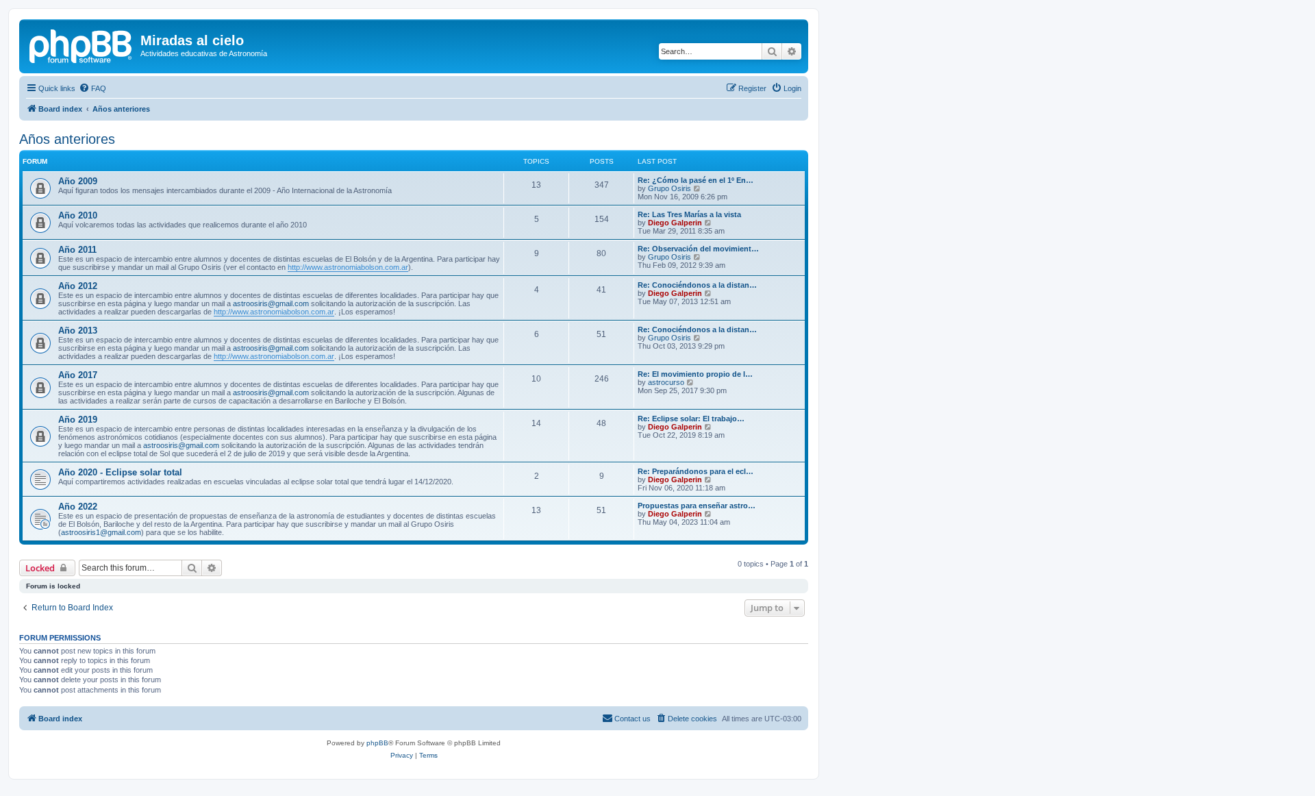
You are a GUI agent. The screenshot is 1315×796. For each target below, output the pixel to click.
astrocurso (666, 382)
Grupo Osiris (669, 188)
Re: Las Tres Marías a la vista (689, 214)
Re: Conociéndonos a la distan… (697, 285)
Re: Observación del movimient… (698, 249)
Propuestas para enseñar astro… (696, 505)
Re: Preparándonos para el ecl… (695, 471)
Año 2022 (77, 506)
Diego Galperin (675, 223)
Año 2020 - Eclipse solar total (120, 472)
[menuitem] (92, 88)
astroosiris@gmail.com (271, 303)
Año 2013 (77, 330)
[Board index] (81, 44)
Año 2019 (77, 419)
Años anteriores (67, 139)
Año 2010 (77, 215)
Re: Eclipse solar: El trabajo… (691, 418)
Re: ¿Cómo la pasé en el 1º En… (695, 180)
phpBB (377, 743)
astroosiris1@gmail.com (101, 532)
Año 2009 (77, 181)
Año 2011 (77, 250)
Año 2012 (77, 286)
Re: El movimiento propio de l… (695, 374)
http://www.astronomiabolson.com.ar (348, 267)
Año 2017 (77, 375)
